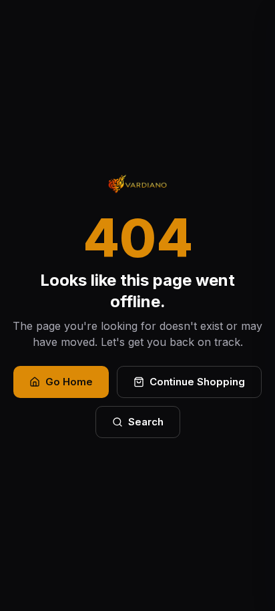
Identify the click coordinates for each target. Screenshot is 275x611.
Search (146, 421)
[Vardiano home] (137, 184)
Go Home (69, 381)
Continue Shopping (197, 381)
